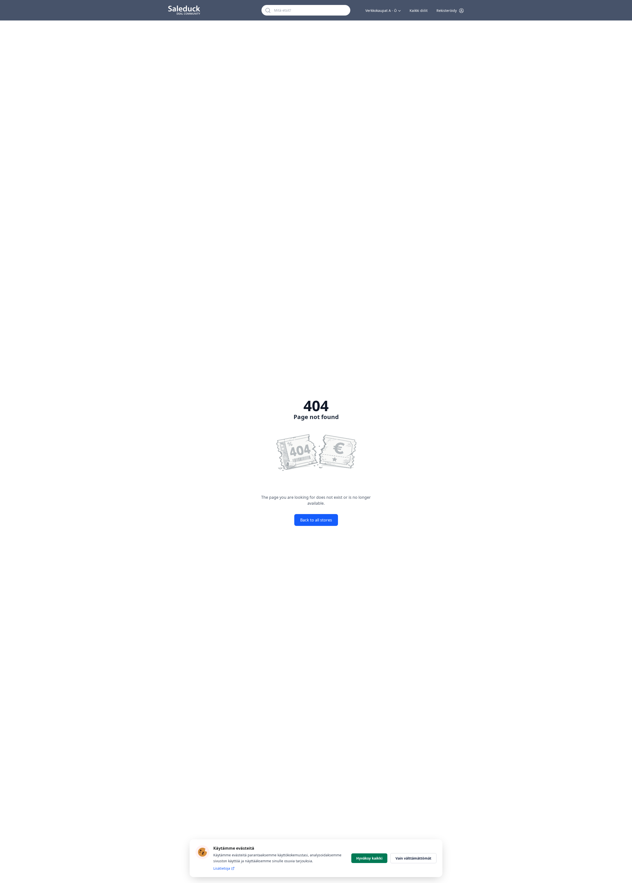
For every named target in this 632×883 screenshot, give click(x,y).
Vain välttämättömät (413, 858)
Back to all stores (316, 520)
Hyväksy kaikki (369, 858)
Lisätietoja (221, 868)
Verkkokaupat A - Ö (381, 10)
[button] (450, 10)
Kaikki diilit (419, 10)
